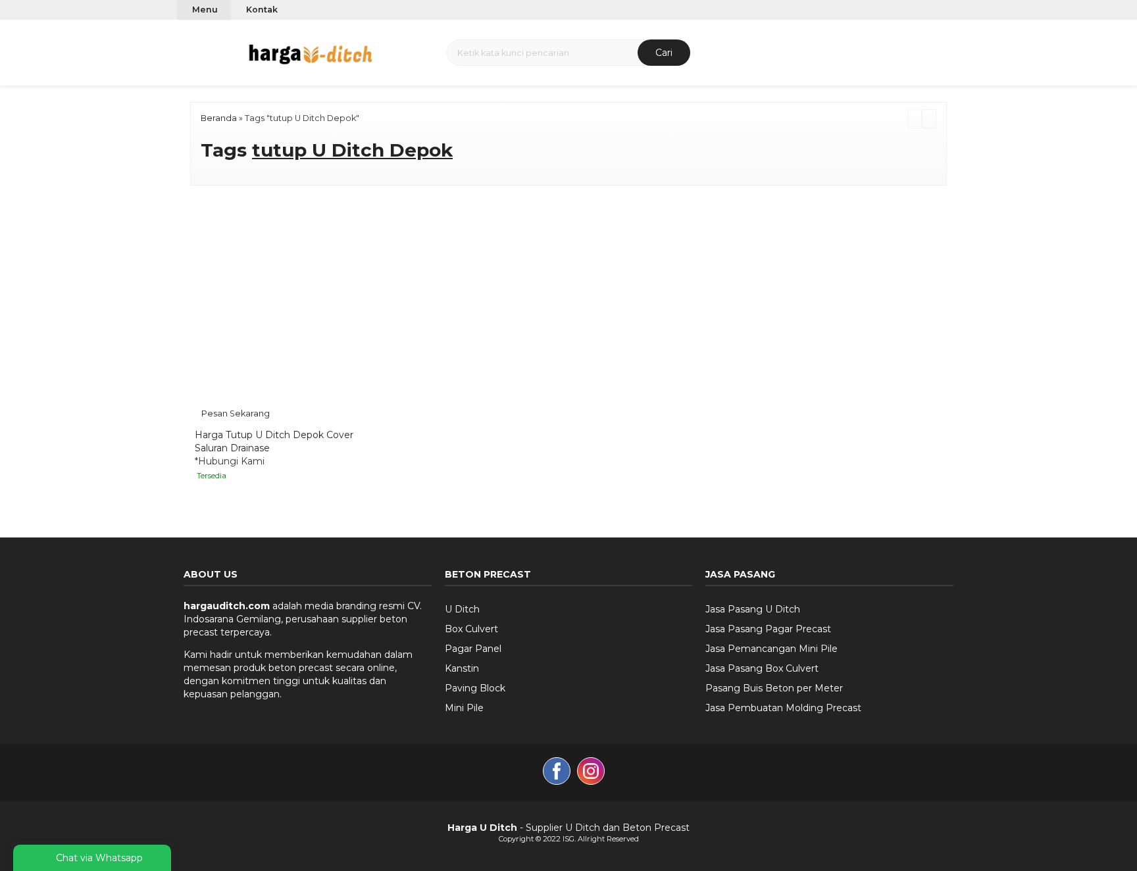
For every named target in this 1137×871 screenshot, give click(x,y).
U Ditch (462, 609)
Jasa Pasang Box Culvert (762, 668)
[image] (310, 51)
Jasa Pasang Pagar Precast (768, 629)
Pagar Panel (473, 649)
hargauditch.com (227, 606)
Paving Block (475, 688)
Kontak (262, 9)
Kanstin (462, 668)
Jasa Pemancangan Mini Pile (771, 649)
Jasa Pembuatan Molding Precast (783, 708)
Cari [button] (663, 53)
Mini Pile (464, 708)
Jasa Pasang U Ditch (752, 609)
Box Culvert (471, 629)
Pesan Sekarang (235, 413)
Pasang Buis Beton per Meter (774, 688)
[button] (186, 52)
